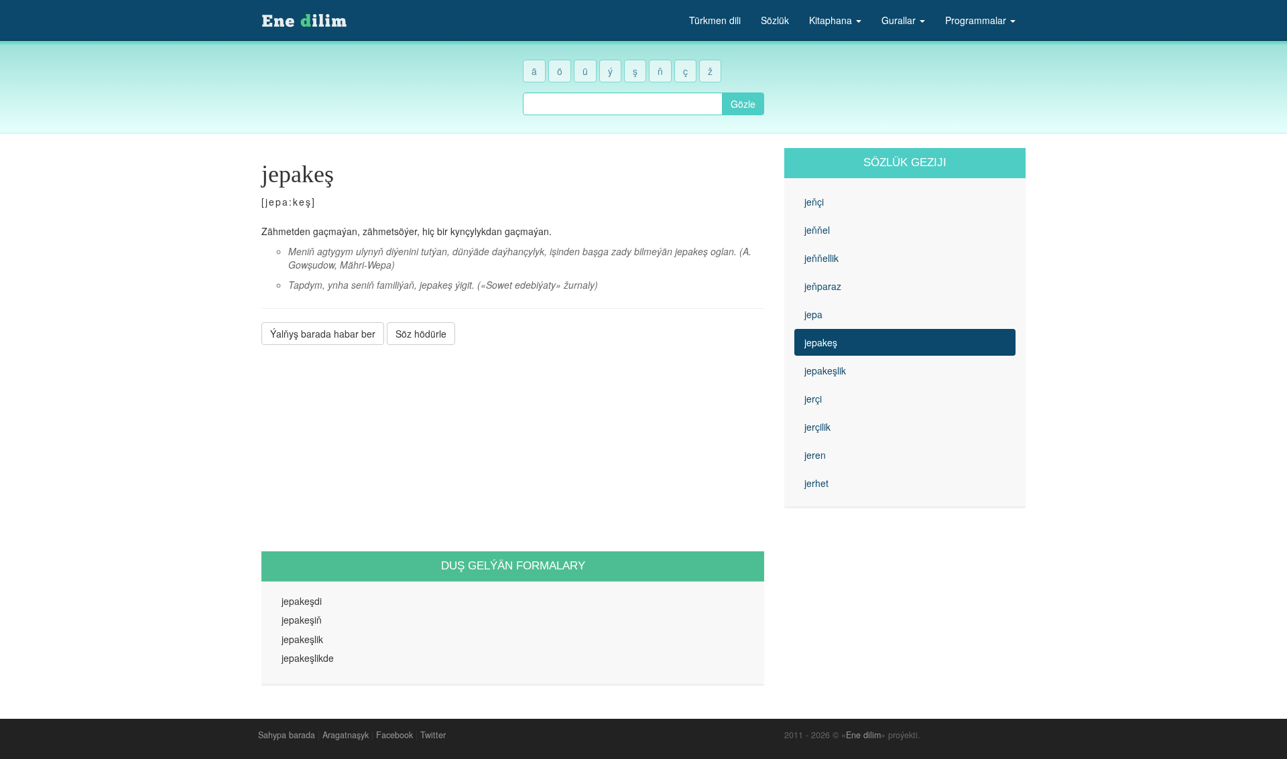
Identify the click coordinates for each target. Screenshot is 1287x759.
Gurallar (899, 20)
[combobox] (623, 103)
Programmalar (977, 20)
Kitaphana (832, 20)
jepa (813, 314)
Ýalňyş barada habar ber (322, 333)
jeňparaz (822, 286)
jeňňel (817, 229)
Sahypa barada (286, 735)
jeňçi (814, 201)
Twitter (433, 735)
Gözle (743, 104)
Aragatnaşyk (345, 735)
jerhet (816, 483)
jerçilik (817, 426)
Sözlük (775, 20)
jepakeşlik (825, 370)
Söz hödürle (420, 333)
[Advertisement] (512, 448)
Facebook (394, 735)
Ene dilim (863, 735)
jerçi (813, 398)
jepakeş (820, 342)
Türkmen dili (715, 20)
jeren (815, 455)
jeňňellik (821, 258)
